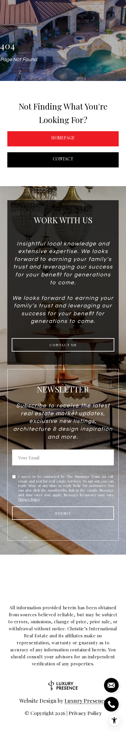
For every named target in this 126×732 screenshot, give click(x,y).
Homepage (63, 138)
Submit (63, 513)
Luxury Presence (85, 700)
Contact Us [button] (63, 344)
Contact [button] (63, 159)
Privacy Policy (29, 499)
